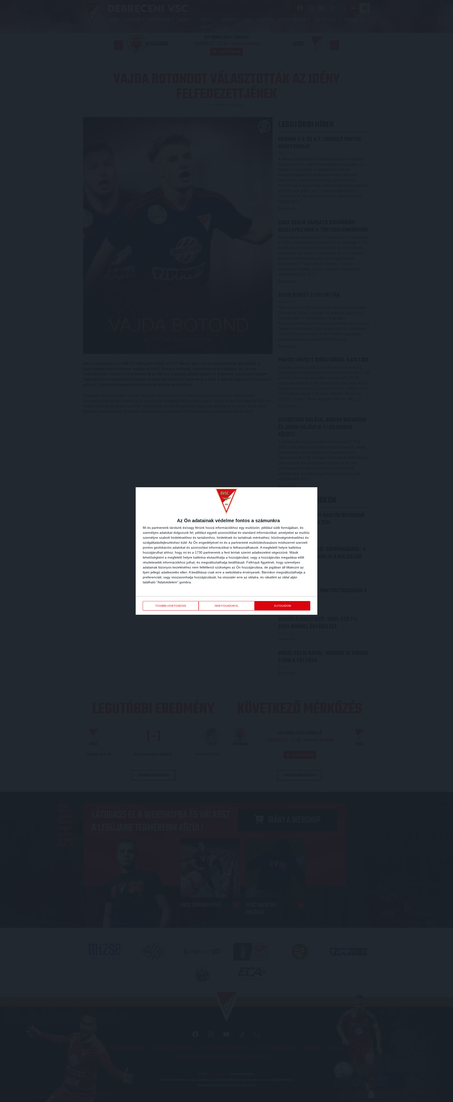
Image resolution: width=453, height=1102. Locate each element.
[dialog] (226, 551)
